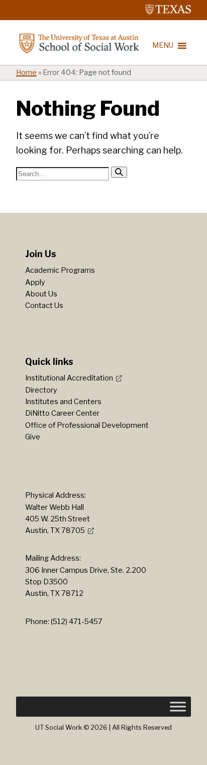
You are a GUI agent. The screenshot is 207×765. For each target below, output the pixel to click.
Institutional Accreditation (69, 377)
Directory (41, 390)
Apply (35, 282)
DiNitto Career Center (62, 413)
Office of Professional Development (87, 425)
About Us (41, 293)
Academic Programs (60, 270)
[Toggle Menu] (178, 707)
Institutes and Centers (63, 401)
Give (32, 436)
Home (26, 72)
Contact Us (44, 305)
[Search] (119, 172)
